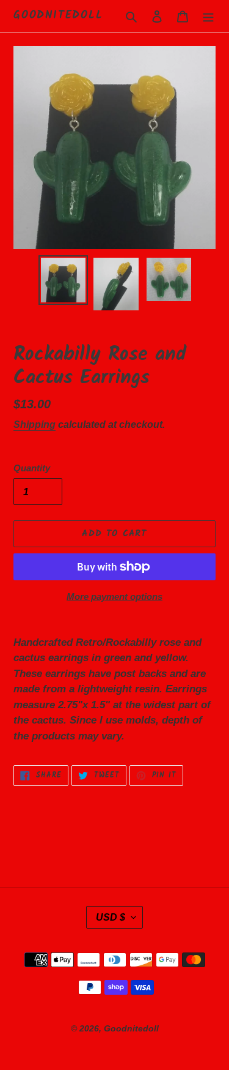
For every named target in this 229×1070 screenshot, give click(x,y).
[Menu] (208, 16)
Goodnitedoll (58, 16)
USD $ (110, 917)
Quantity (31, 468)
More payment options (114, 596)
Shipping (34, 424)
